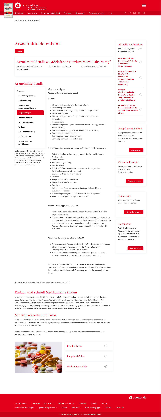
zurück (19, 51)
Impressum (36, 403)
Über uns (108, 408)
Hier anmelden (135, 248)
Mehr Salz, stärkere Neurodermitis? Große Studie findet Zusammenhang (127, 62)
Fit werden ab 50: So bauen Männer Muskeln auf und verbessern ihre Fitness (128, 109)
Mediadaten (76, 408)
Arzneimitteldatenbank (50, 13)
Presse (64, 408)
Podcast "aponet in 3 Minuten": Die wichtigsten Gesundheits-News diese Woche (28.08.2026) (127, 78)
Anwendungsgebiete (27, 96)
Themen (67, 13)
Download (82, 403)
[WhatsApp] (129, 13)
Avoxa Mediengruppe (92, 408)
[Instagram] (134, 13)
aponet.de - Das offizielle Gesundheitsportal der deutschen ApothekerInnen (30, 6)
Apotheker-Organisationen (47, 408)
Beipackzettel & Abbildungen (25, 142)
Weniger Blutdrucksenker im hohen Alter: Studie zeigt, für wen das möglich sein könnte (126, 94)
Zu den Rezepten (134, 181)
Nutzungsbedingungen (66, 403)
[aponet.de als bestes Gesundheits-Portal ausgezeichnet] (8, 10)
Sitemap (104, 403)
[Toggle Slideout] (144, 5)
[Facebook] (125, 13)
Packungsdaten (25, 136)
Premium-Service (21, 403)
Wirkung (22, 127)
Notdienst (19, 13)
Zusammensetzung (27, 131)
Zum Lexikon (136, 150)
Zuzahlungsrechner (97, 13)
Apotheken (32, 13)
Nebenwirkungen (25, 117)
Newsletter (80, 13)
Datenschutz (48, 403)
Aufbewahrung (25, 100)
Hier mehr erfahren (133, 212)
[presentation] (111, 13)
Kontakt (94, 403)
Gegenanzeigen (25, 113)
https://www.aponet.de (137, 397)
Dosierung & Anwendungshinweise (27, 106)
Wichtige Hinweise (26, 122)
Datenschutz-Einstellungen (24, 408)
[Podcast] (139, 13)
